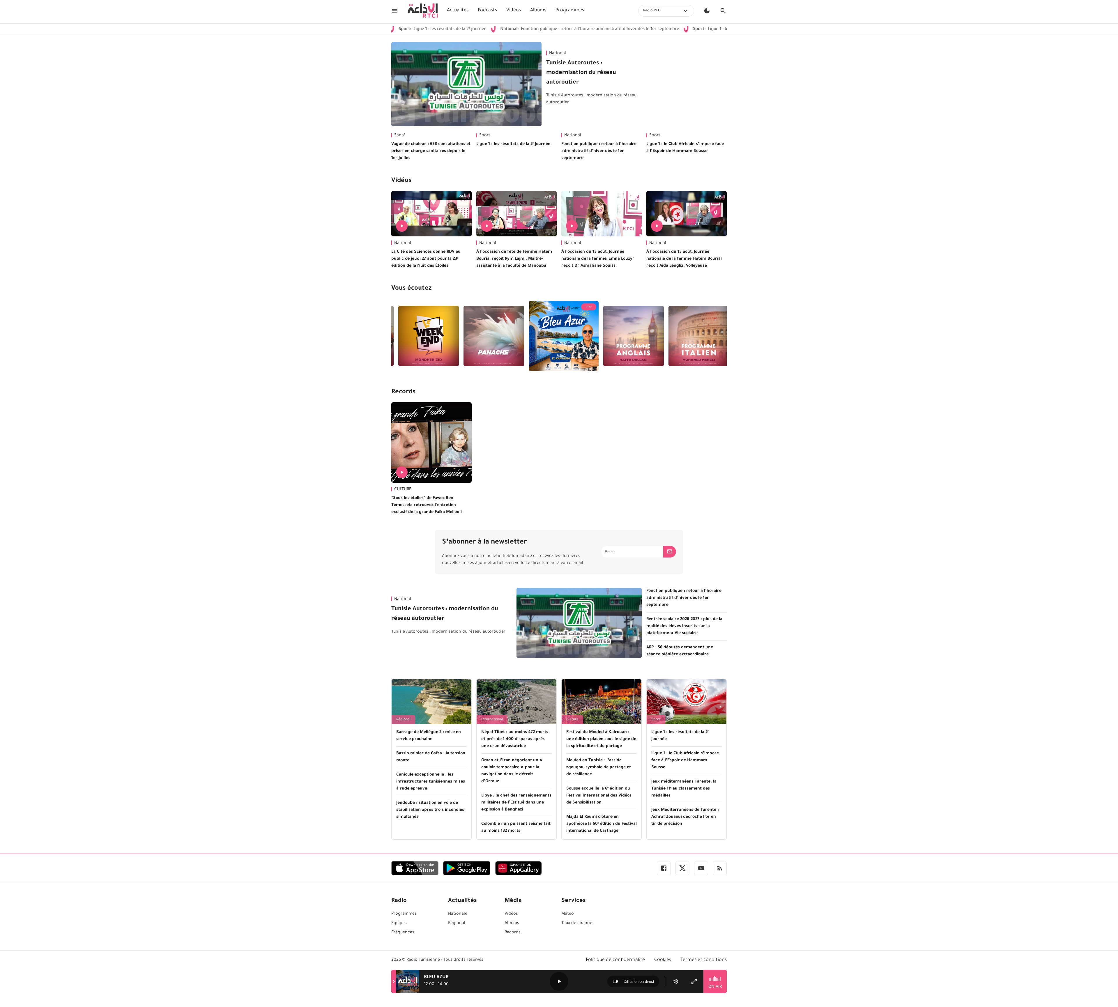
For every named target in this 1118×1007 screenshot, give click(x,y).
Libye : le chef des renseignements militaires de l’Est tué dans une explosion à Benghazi (516, 803)
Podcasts (487, 10)
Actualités (457, 10)
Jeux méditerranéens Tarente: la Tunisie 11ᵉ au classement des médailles (684, 789)
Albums (538, 10)
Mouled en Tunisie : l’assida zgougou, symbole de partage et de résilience (598, 767)
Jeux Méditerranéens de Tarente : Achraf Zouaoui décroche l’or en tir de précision (685, 817)
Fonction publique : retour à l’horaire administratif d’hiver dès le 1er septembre (537, 29)
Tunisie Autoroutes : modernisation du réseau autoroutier (581, 73)
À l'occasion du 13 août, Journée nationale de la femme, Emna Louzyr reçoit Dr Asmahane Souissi (597, 259)
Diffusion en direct (639, 981)
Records (403, 392)
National (557, 53)
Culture (572, 720)
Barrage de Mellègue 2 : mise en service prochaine (428, 736)
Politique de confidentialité (615, 960)
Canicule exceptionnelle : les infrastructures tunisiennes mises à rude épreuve (430, 782)
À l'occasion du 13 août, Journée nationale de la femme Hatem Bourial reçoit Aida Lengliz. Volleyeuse (684, 259)
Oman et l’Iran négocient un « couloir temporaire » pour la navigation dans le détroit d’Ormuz (512, 771)
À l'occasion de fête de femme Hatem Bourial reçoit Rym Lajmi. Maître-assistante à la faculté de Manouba (514, 259)
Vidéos (513, 10)
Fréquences (402, 932)
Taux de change (576, 923)
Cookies (662, 960)
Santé (400, 135)
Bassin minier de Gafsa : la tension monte (430, 757)
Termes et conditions (703, 960)
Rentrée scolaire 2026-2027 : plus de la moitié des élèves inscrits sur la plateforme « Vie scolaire (684, 626)
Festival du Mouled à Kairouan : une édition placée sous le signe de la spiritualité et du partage (601, 739)
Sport (484, 135)
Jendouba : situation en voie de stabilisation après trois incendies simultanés (430, 810)
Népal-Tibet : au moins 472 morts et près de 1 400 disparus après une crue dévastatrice (514, 739)
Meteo (567, 914)
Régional (403, 720)
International (492, 720)
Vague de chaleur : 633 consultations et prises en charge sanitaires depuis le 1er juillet (430, 151)
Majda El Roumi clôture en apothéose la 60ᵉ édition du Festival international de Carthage (601, 824)
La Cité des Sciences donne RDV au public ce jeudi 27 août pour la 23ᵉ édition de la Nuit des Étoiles (426, 259)
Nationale (457, 914)
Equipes (399, 923)
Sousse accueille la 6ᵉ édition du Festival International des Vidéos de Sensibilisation (598, 796)
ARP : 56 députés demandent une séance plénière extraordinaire (679, 651)
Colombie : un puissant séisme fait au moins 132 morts (516, 827)
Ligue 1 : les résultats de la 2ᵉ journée (513, 144)
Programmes (570, 10)
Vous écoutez (411, 288)
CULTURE (402, 489)
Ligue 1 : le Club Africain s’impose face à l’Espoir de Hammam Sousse (716, 29)
